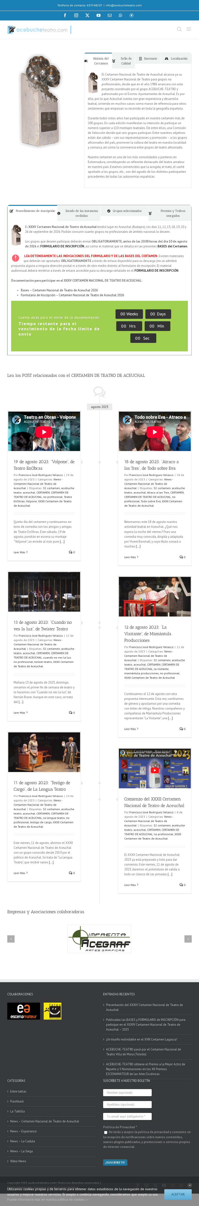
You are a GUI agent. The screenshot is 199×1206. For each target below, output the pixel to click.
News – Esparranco (23, 1131)
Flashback (17, 1101)
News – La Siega (21, 1151)
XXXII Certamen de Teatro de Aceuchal (149, 677)
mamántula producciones (141, 673)
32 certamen (51, 488)
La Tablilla (17, 1111)
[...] (62, 541)
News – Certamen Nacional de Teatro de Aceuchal (44, 1121)
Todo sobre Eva (151, 501)
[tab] (98, 61)
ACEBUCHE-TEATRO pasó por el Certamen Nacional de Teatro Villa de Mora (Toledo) (143, 1051)
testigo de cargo (41, 822)
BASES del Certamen (172, 246)
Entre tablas (18, 1091)
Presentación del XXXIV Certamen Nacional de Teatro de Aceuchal (144, 1007)
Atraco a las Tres (158, 492)
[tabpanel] (138, 128)
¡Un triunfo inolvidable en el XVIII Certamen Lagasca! (141, 1039)
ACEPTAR (178, 1194)
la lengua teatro (54, 818)
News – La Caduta (22, 1141)
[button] (11, 939)
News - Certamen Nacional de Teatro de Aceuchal (38, 483)
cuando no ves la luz (57, 657)
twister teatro (43, 662)
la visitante (161, 669)
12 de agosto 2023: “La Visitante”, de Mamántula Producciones (147, 634)
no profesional (53, 497)
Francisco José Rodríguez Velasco (41, 475)
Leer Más (19, 552)
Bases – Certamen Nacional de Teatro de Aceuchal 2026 (59, 290)
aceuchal (29, 492)
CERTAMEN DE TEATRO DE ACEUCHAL (147, 497)
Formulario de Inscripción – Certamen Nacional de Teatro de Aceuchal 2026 (72, 295)
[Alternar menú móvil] (189, 29)
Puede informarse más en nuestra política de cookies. (46, 1199)
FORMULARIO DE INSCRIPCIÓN (62, 246)
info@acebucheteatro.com (124, 5)
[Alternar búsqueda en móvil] (179, 29)
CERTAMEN (43, 492)
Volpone (31, 501)
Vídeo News (18, 1161)
